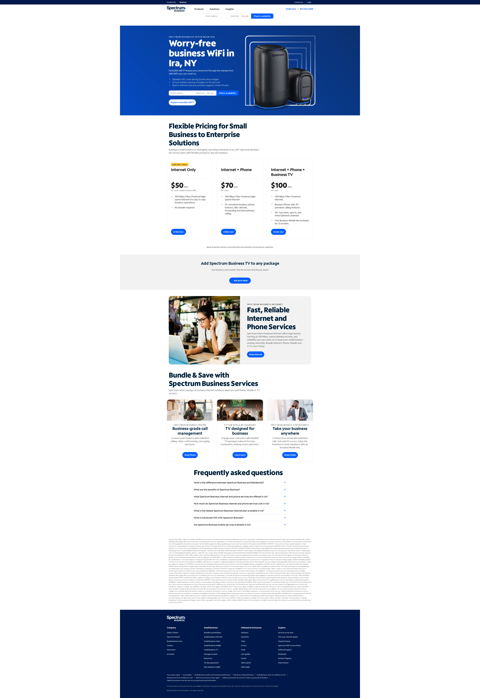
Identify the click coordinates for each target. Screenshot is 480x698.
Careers (170, 645)
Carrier (243, 658)
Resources (208, 658)
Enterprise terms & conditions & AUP (180, 678)
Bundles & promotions (212, 632)
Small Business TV (211, 650)
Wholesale (282, 654)
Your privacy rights (173, 675)
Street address (175, 90)
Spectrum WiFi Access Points (289, 645)
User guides (245, 654)
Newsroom (171, 650)
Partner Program (284, 658)
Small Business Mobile (212, 645)
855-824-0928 (306, 8)
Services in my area (285, 632)
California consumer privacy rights (208, 678)
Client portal (246, 663)
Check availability (262, 16)
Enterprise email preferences (243, 675)
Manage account (210, 654)
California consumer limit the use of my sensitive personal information (191, 680)
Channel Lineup (284, 641)
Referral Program (285, 650)
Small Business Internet (213, 637)
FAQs (243, 650)
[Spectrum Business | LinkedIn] (305, 617)
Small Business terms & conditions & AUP (271, 675)
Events (243, 645)
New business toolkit (212, 667)
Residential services (174, 641)
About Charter (172, 632)
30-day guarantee (211, 663)
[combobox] (217, 16)
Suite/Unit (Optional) (238, 13)
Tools (243, 641)
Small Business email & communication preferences (213, 675)
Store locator (283, 663)
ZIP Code (245, 13)
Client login (245, 667)
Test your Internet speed (288, 637)
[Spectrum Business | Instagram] (311, 617)
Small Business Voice (212, 641)
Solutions (244, 632)
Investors (170, 654)
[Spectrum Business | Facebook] (300, 617)
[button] (310, 1)
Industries (245, 637)
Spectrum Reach (173, 637)
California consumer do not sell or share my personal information (245, 678)
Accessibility (187, 675)
